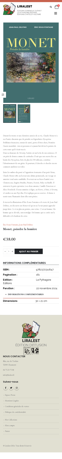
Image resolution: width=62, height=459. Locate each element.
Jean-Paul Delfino (26, 224)
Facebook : (5, 388)
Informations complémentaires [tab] (25, 294)
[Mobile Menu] (55, 13)
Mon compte (10, 425)
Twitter (11, 388)
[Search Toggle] (51, 7)
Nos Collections (11, 419)
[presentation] (7, 63)
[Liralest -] (22, 8)
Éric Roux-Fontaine (10, 224)
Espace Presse (10, 395)
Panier (7, 431)
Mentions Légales (12, 400)
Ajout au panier (28, 251)
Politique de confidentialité (15, 412)
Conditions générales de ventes (17, 406)
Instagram (16, 388)
